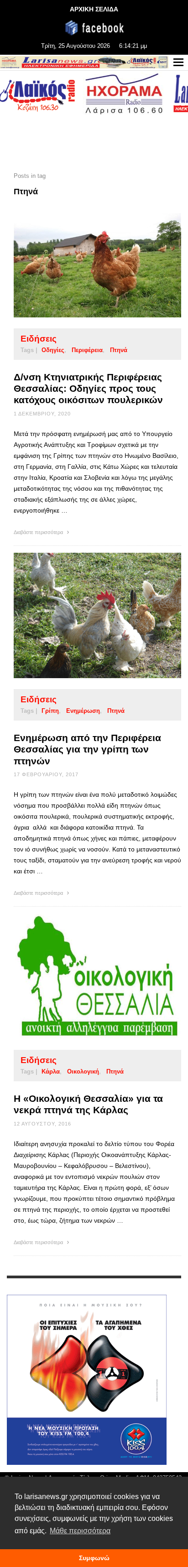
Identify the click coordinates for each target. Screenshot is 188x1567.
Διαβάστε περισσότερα (39, 532)
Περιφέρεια (87, 350)
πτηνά (118, 350)
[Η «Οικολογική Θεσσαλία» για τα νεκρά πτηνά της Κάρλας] (83, 976)
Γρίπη (50, 710)
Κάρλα (51, 1071)
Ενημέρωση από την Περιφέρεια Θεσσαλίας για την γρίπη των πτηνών (87, 749)
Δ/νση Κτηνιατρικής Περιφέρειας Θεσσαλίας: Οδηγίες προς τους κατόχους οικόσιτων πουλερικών (88, 388)
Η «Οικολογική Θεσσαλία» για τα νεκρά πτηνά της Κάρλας (88, 1104)
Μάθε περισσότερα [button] (80, 1531)
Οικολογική (83, 1071)
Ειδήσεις (39, 338)
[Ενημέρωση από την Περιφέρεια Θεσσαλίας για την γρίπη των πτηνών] (83, 615)
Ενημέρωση (83, 710)
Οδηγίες (53, 350)
